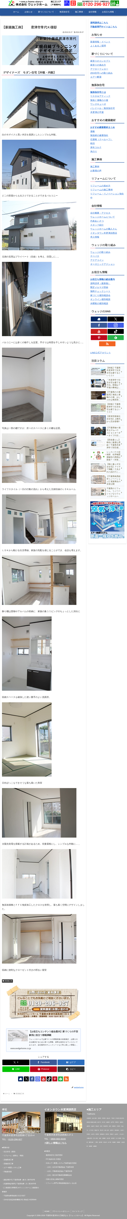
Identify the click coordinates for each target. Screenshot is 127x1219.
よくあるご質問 (98, 46)
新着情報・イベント (100, 42)
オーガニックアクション (102, 264)
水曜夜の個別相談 (99, 303)
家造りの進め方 (98, 65)
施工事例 (94, 166)
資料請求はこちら (99, 22)
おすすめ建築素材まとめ (102, 127)
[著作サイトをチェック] (20, 1078)
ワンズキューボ (98, 104)
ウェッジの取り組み (100, 252)
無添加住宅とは (98, 92)
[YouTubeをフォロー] (43, 1078)
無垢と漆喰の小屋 (99, 100)
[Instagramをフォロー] (37, 1078)
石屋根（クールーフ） (101, 139)
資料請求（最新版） (100, 283)
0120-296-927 (15, 1139)
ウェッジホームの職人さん (103, 229)
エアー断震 (95, 77)
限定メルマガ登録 (99, 287)
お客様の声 (95, 170)
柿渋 (92, 143)
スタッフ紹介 (97, 225)
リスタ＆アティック (100, 96)
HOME (47, 1211)
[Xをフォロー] (26, 1078)
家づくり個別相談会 (100, 295)
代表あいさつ (97, 221)
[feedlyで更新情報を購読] (60, 1078)
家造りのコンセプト (100, 61)
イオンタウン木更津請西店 (103, 233)
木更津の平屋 (97, 112)
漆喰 (92, 131)
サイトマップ (77, 1211)
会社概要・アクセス (100, 213)
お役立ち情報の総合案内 (102, 279)
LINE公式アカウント (100, 352)
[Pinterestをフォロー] (54, 1078)
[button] (71, 1069)
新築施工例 (8, 981)
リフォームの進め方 (100, 186)
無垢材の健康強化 (99, 135)
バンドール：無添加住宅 (102, 108)
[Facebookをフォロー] (32, 1078)
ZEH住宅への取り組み (101, 73)
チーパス (94, 256)
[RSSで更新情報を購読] (66, 1078)
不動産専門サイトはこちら (103, 26)
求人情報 (94, 237)
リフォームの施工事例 (101, 189)
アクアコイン (97, 260)
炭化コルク (95, 147)
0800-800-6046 (58, 1139)
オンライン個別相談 (100, 299)
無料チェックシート (100, 291)
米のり (93, 151)
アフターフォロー (99, 69)
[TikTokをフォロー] (49, 1078)
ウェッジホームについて (102, 217)
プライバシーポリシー (61, 1211)
